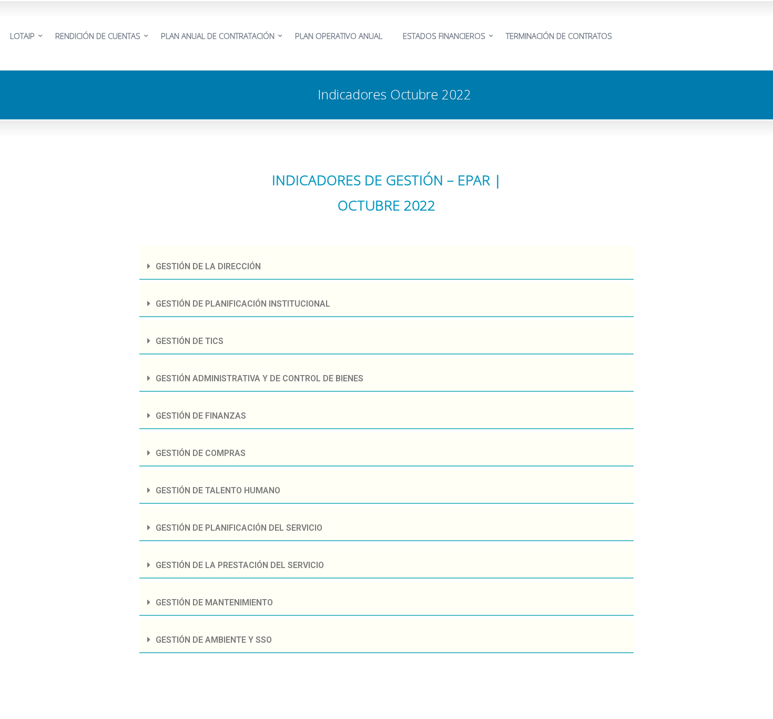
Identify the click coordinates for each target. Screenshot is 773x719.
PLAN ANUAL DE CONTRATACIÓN (217, 36)
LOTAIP (22, 36)
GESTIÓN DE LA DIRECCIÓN (208, 266)
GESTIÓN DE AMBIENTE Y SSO (214, 640)
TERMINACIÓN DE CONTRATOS (559, 36)
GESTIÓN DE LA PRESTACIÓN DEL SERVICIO (240, 565)
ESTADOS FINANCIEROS (444, 36)
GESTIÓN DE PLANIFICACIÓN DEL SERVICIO (239, 528)
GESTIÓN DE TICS (189, 341)
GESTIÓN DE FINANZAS (201, 416)
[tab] (386, 263)
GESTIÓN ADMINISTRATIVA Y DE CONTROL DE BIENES (259, 378)
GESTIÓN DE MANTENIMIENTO (214, 602)
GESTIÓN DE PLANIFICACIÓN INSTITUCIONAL (243, 304)
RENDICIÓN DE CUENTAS (97, 36)
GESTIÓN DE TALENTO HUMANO (218, 490)
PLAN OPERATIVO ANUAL (338, 36)
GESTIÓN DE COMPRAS (201, 453)
